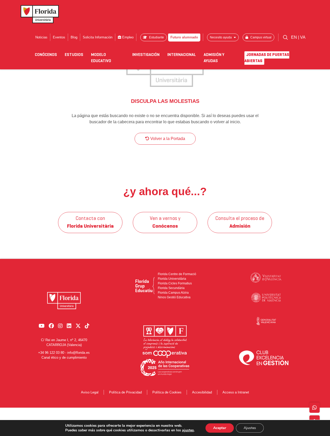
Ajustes (250, 427)
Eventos (59, 37)
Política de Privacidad (125, 392)
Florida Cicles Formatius (175, 283)
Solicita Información (97, 37)
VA (303, 37)
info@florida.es (78, 353)
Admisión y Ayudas (214, 58)
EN (294, 37)
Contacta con (90, 222)
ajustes (188, 430)
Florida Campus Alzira (173, 292)
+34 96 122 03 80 (51, 353)
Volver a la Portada (167, 138)
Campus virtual (260, 37)
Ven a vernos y (165, 222)
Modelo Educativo (101, 58)
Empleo (127, 37)
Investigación (146, 55)
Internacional (181, 55)
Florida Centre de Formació (177, 274)
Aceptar (219, 427)
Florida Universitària (172, 279)
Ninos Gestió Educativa (174, 297)
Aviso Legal (89, 392)
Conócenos (46, 55)
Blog (74, 37)
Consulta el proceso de (239, 222)
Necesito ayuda (221, 37)
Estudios (74, 55)
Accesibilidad (202, 392)
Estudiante (156, 37)
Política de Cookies (167, 392)
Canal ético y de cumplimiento (64, 357)
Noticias (41, 37)
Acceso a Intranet (235, 392)
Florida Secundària (171, 288)
